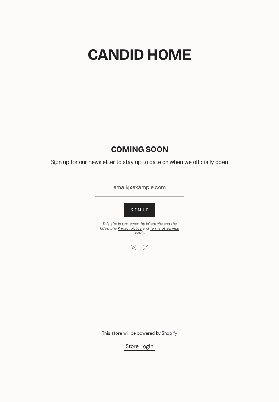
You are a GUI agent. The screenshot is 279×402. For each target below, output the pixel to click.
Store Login (139, 346)
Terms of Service (164, 228)
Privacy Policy (130, 228)
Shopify (169, 333)
